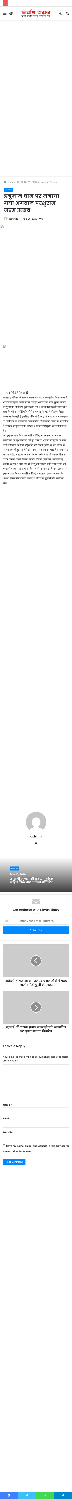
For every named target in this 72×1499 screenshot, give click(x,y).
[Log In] (11, 14)
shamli (55, 182)
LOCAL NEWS (23, 182)
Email (7, 1118)
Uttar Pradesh (41, 182)
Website (8, 1132)
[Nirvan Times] (36, 13)
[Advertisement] (36, 59)
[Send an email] (17, 218)
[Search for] (67, 14)
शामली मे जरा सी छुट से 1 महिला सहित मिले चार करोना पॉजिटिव (32, 880)
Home (10, 182)
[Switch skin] (61, 14)
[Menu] (4, 14)
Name (7, 1104)
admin (12, 218)
